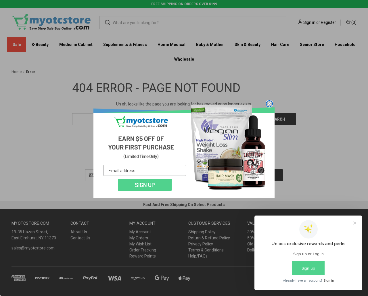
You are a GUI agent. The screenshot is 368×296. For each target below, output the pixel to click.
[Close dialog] (269, 104)
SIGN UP (145, 184)
